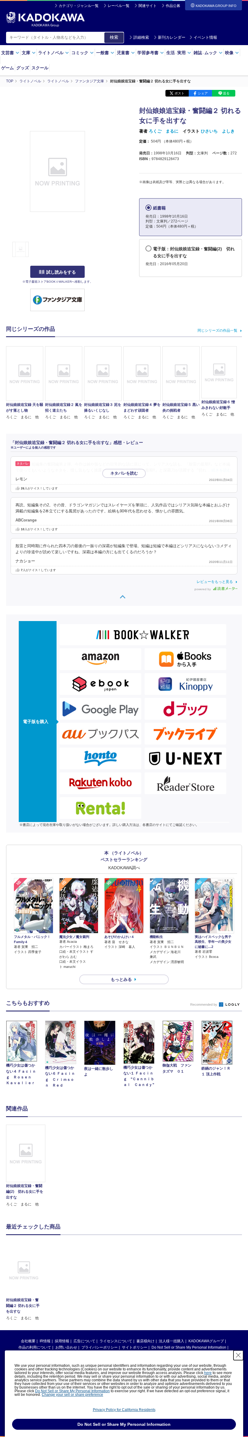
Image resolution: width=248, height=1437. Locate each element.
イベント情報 (205, 37)
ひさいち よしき (218, 131)
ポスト (179, 93)
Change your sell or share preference (72, 1394)
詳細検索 (141, 37)
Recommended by (204, 1004)
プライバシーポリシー (99, 1347)
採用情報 (62, 1341)
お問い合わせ (66, 1347)
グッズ (22, 67)
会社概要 (28, 1341)
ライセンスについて (116, 1341)
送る (226, 93)
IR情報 (45, 1341)
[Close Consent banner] (238, 1355)
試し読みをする (61, 272)
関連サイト (148, 6)
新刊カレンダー (171, 37)
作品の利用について (34, 1347)
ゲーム (7, 67)
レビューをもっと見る (215, 582)
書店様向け (145, 1341)
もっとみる (121, 979)
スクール (39, 67)
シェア (203, 93)
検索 (114, 37)
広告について (84, 1341)
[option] (25, 1166)
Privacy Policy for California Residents (124, 1410)
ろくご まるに (163, 131)
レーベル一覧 (118, 6)
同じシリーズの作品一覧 (217, 330)
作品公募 (173, 6)
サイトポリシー (134, 1347)
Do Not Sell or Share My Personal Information (189, 1347)
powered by (203, 589)
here (208, 1373)
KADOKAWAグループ (206, 1341)
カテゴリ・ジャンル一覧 (79, 6)
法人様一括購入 (171, 1341)
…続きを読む (219, 470)
